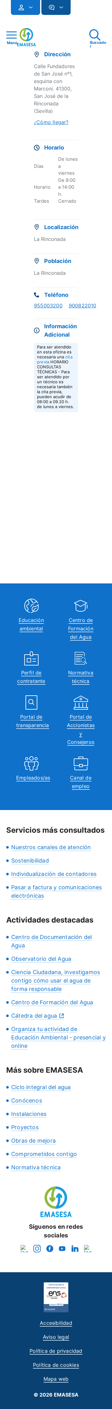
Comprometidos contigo (44, 1154)
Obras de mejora (33, 1140)
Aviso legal (56, 1337)
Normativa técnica (36, 1167)
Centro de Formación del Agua (80, 628)
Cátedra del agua (34, 1015)
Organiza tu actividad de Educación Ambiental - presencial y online (58, 1037)
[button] (83, 10)
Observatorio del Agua (41, 958)
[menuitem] (25, 7)
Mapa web (56, 1379)
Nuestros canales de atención (51, 847)
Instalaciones (29, 1114)
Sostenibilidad (30, 860)
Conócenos (26, 1100)
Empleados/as (33, 778)
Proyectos (25, 1127)
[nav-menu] (28, 7)
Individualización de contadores (53, 874)
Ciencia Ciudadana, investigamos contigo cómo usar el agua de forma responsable (55, 980)
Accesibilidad (56, 1323)
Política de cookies (56, 1365)
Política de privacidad (56, 1351)
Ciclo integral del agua (41, 1087)
